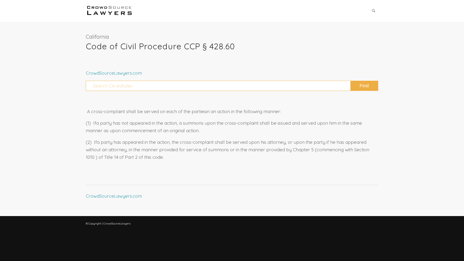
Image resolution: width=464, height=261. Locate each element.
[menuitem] (373, 11)
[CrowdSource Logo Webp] (109, 11)
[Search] (373, 11)
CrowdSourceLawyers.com (114, 73)
